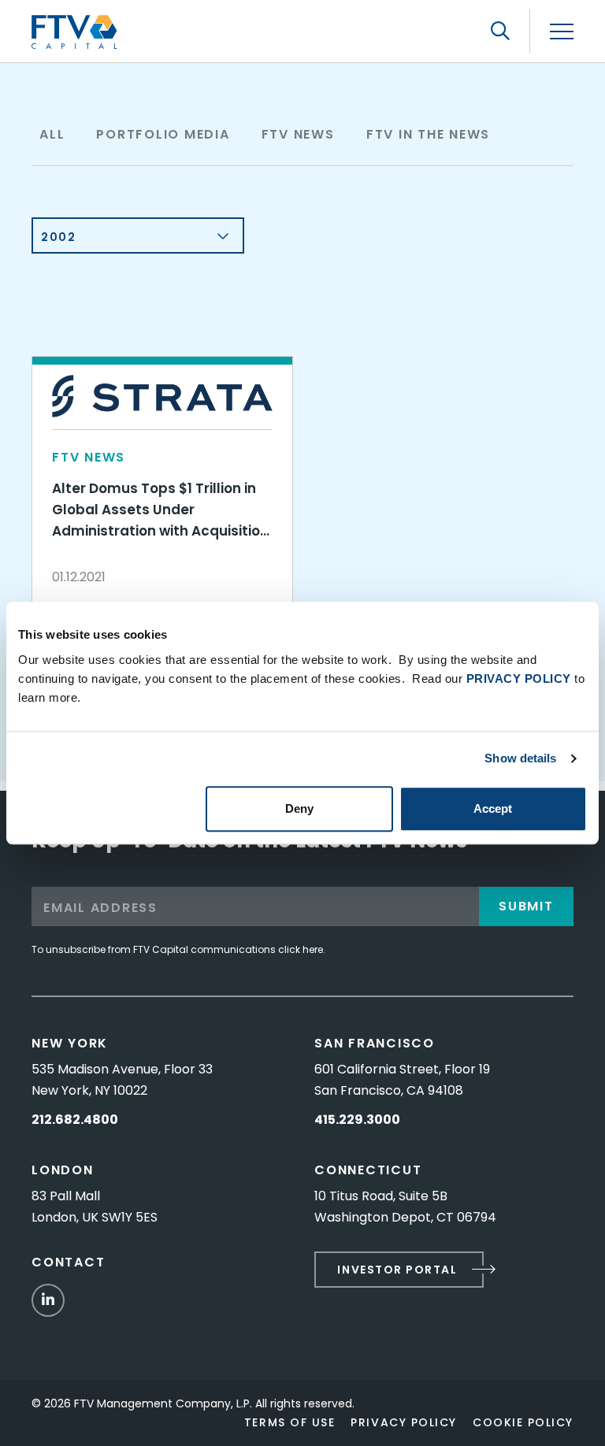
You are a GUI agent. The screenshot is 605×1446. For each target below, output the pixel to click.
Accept (492, 808)
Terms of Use (289, 1422)
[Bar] (561, 32)
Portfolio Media (162, 134)
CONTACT (68, 1262)
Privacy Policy (404, 1422)
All (52, 134)
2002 (58, 237)
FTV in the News (428, 134)
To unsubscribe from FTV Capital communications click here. (178, 949)
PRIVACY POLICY (518, 678)
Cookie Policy (523, 1422)
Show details (520, 758)
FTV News (298, 134)
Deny (299, 808)
